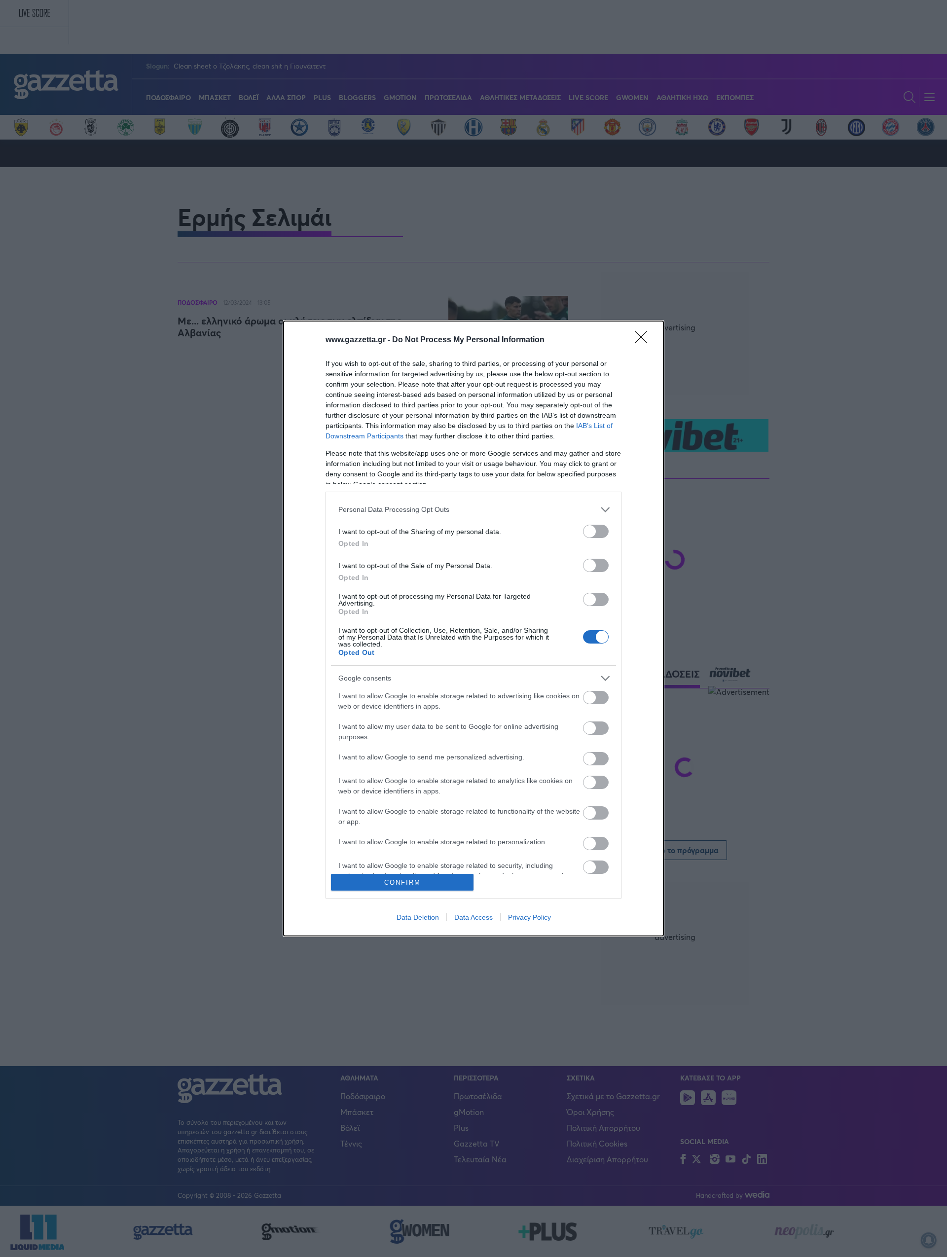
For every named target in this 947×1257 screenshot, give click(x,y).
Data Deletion (418, 917)
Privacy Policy (529, 917)
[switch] (596, 531)
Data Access (473, 917)
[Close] (644, 340)
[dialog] (473, 628)
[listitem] (473, 509)
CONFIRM (402, 882)
